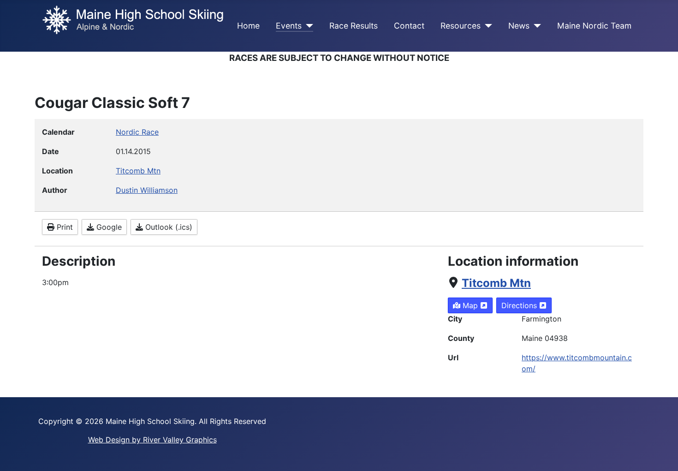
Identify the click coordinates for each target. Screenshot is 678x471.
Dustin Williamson (147, 190)
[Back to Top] (662, 454)
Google (108, 227)
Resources (460, 25)
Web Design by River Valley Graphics (152, 439)
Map (470, 305)
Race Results (353, 25)
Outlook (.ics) (167, 227)
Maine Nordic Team (594, 25)
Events (289, 25)
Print (63, 227)
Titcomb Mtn (496, 283)
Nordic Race (137, 132)
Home (248, 25)
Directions (520, 305)
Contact (409, 25)
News (518, 25)
